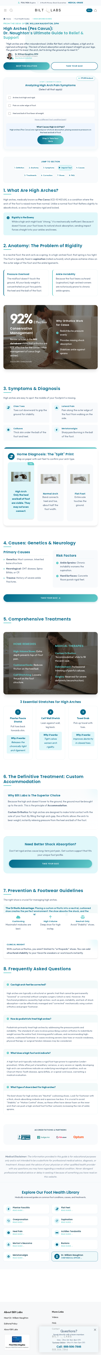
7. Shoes (60, 175)
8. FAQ (72, 175)
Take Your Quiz (74, 66)
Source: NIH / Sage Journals (21, 361)
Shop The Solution (26, 66)
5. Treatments (30, 175)
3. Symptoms (48, 168)
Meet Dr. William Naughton (16, 1317)
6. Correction (46, 175)
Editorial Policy (10, 1323)
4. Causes (80, 168)
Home (8, 19)
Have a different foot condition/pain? (50, 119)
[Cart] (95, 10)
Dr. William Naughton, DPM (42, 23)
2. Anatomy (34, 168)
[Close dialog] (95, 1329)
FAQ (54, 1323)
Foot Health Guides (22, 19)
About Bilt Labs (11, 1329)
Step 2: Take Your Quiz (50, 139)
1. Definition (19, 168)
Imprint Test (66, 168)
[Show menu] (5, 10)
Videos (55, 1317)
